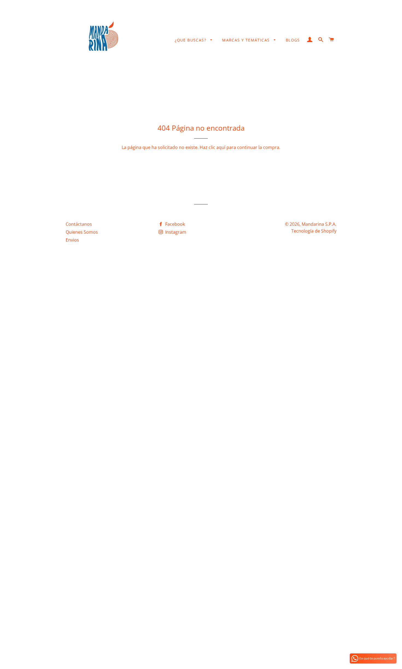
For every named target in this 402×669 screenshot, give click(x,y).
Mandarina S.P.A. (319, 224)
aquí (220, 147)
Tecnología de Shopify (313, 231)
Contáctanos (79, 224)
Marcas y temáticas (246, 40)
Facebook (174, 224)
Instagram (175, 232)
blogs (293, 40)
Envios (72, 240)
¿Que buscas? (191, 40)
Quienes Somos (82, 232)
